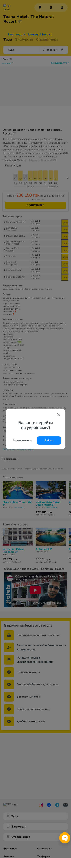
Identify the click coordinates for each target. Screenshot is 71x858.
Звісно (49, 440)
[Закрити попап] (59, 415)
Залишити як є (22, 440)
